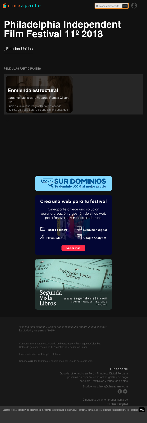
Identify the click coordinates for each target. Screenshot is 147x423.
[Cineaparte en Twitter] (125, 391)
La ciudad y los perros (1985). (37, 330)
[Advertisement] (73, 147)
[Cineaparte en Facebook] (119, 391)
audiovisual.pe (65, 343)
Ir (125, 6)
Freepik (45, 354)
